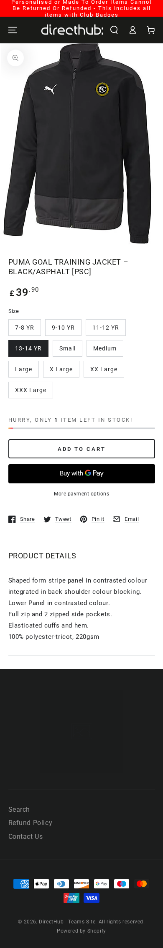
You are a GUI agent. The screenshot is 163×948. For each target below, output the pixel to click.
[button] (114, 30)
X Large (61, 369)
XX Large (103, 369)
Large (23, 369)
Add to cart (82, 449)
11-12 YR (105, 327)
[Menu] (12, 30)
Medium (105, 348)
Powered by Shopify (81, 931)
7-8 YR (24, 327)
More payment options (81, 494)
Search (19, 809)
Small (67, 348)
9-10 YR (63, 327)
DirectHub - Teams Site (67, 922)
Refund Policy (30, 823)
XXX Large (30, 390)
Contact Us (25, 836)
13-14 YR (28, 348)
